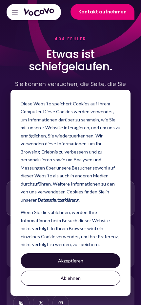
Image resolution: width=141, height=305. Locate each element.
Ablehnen (71, 278)
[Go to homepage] (39, 12)
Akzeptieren (70, 260)
